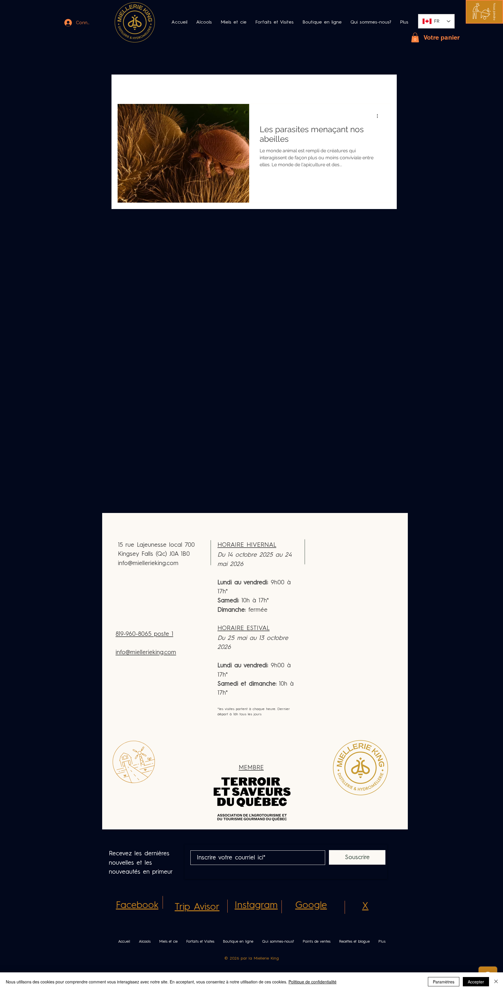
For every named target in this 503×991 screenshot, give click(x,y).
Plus (321, 86)
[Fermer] (496, 981)
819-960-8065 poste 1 (144, 634)
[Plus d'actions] (379, 115)
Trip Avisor (197, 907)
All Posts (126, 86)
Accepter (476, 982)
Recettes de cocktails (224, 86)
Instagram (256, 905)
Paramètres (443, 982)
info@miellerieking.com (146, 653)
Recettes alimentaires (282, 86)
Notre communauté (169, 86)
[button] (494, 12)
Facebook (137, 905)
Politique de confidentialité (312, 982)
